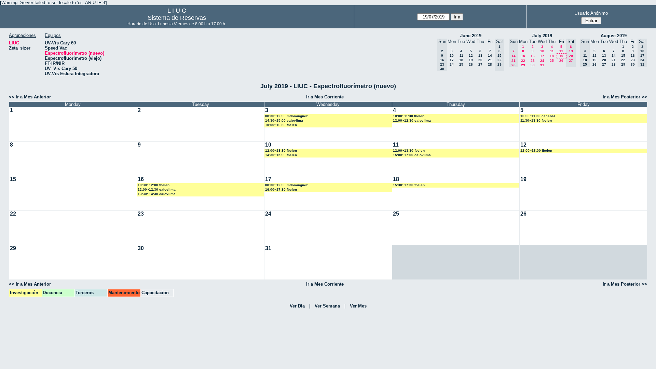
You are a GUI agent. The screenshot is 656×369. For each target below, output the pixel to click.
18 (461, 60)
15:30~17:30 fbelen (409, 185)
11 (461, 55)
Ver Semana (327, 306)
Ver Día (297, 306)
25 (461, 64)
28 (490, 64)
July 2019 (542, 35)
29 (523, 65)
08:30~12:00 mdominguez (286, 116)
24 (452, 64)
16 (533, 56)
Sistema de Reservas (177, 17)
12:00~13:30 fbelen (281, 150)
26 (471, 64)
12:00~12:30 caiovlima (412, 120)
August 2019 (614, 35)
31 (542, 65)
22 (523, 61)
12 (471, 55)
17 (452, 60)
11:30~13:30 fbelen (536, 120)
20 (480, 60)
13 (480, 55)
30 (533, 65)
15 (523, 56)
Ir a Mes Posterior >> (625, 96)
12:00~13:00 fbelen (536, 150)
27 (480, 64)
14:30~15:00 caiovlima (284, 120)
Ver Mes (358, 306)
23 (533, 61)
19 (471, 60)
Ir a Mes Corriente (325, 96)
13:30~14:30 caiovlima (157, 194)
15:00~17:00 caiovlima (412, 155)
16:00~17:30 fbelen (281, 189)
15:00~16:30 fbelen (281, 125)
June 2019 (470, 35)
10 (452, 55)
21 (490, 60)
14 (490, 55)
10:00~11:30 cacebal (537, 116)
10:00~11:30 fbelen (408, 116)
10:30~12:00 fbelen (153, 185)
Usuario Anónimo (591, 13)
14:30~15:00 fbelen (281, 155)
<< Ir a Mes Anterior (30, 96)
